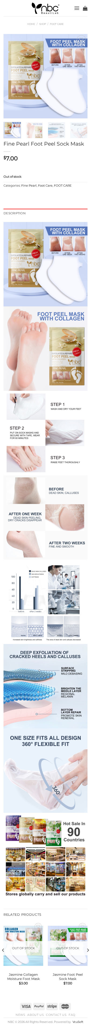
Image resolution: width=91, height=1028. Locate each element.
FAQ (72, 1015)
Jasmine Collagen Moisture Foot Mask (23, 977)
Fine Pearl (29, 185)
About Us (35, 1015)
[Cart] (85, 8)
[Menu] (77, 8)
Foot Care (57, 24)
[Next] (80, 76)
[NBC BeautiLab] (45, 8)
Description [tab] (15, 213)
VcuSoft (78, 1022)
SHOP (42, 24)
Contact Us (56, 1015)
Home (31, 24)
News (20, 1015)
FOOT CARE (63, 185)
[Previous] (11, 76)
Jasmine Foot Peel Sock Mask (68, 977)
